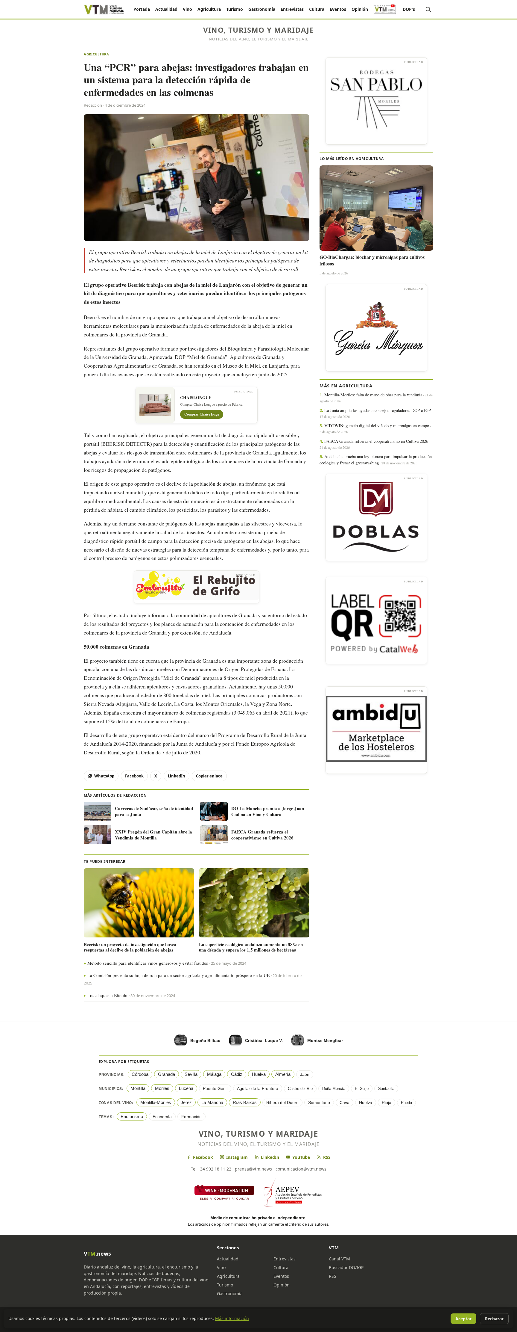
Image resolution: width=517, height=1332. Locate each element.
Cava (344, 1102)
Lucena (186, 1088)
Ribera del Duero (282, 1102)
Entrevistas (292, 9)
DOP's (409, 9)
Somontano (319, 1102)
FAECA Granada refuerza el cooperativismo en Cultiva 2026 (376, 441)
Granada (166, 1074)
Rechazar (494, 1319)
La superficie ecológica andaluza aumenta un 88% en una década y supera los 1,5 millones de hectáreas (251, 947)
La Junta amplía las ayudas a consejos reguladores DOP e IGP (377, 410)
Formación (191, 1116)
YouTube (301, 1157)
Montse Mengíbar (325, 1040)
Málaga (214, 1074)
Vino (187, 9)
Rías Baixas (245, 1102)
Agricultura (209, 9)
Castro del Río (300, 1088)
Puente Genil (215, 1088)
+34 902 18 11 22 (214, 1169)
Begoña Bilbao (205, 1040)
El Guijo (362, 1088)
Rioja (386, 1102)
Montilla (137, 1088)
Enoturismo (132, 1116)
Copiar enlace (209, 776)
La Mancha (212, 1102)
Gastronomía (261, 9)
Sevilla (191, 1074)
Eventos (338, 9)
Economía (162, 1116)
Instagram (237, 1157)
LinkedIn (176, 776)
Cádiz (236, 1074)
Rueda (406, 1102)
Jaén (304, 1074)
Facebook (134, 776)
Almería (283, 1074)
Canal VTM (339, 1259)
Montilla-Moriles (155, 1102)
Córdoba (140, 1074)
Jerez (186, 1102)
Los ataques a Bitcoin (107, 995)
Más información (232, 1318)
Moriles (162, 1088)
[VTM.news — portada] (104, 9)
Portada (141, 9)
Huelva (259, 1074)
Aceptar (463, 1319)
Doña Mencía (333, 1088)
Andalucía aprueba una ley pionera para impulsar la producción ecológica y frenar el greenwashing (376, 459)
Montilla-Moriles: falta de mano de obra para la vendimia (373, 395)
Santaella (386, 1088)
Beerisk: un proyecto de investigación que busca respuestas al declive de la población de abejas (130, 947)
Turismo (234, 9)
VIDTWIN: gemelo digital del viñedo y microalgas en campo (376, 425)
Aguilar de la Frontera (257, 1088)
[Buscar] (428, 9)
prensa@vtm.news (253, 1169)
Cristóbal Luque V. (264, 1040)
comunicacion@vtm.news (301, 1169)
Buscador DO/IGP (346, 1267)
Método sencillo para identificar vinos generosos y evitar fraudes (147, 963)
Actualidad (166, 9)
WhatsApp (104, 776)
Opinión (360, 9)
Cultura (316, 9)
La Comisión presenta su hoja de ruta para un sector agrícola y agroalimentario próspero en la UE (178, 975)
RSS (327, 1157)
